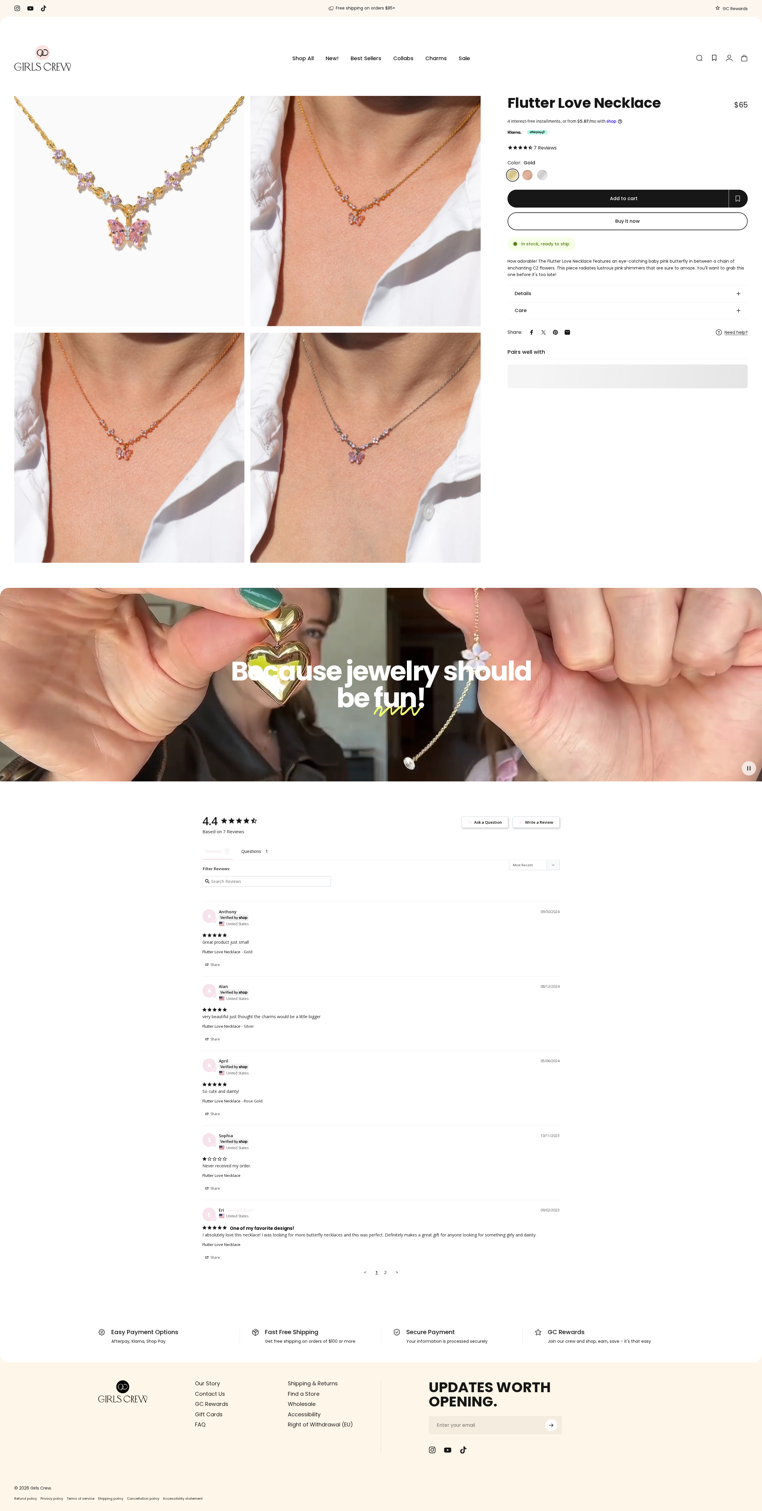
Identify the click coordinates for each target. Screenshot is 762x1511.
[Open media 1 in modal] (129, 211)
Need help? (736, 332)
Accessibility (304, 1414)
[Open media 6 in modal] (365, 448)
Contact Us (210, 1393)
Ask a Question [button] (488, 822)
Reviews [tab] (213, 851)
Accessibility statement (183, 1498)
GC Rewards (735, 9)
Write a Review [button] (539, 822)
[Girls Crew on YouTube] (447, 1450)
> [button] (397, 1272)
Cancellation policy (143, 1498)
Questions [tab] (251, 851)
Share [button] (215, 964)
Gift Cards (209, 1414)
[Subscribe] (551, 1425)
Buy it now (627, 221)
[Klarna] (514, 132)
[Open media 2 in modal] (365, 211)
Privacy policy (51, 1498)
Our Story (207, 1383)
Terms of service (80, 1498)
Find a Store (303, 1393)
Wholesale (302, 1404)
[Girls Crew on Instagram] (432, 1450)
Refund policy (25, 1498)
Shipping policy (110, 1498)
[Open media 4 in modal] (129, 448)
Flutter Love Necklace (221, 951)
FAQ (200, 1424)
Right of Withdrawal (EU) (320, 1424)
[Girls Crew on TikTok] (463, 1450)
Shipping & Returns (313, 1383)
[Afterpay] (537, 132)
